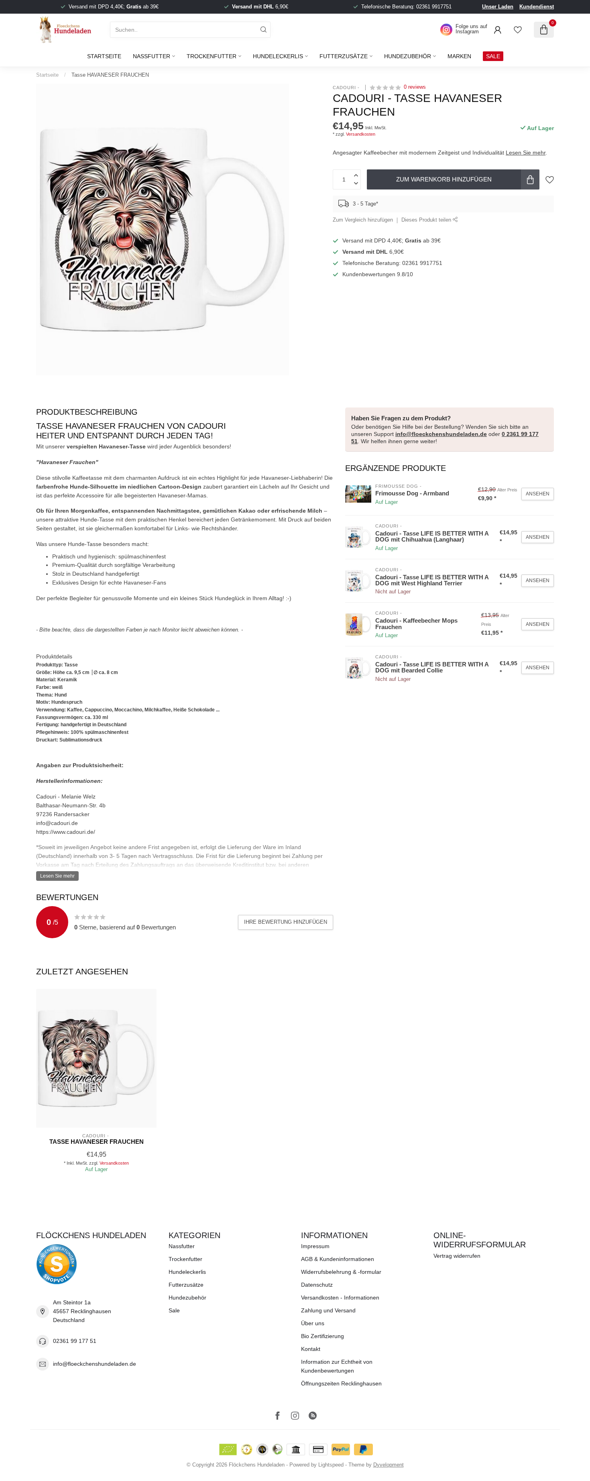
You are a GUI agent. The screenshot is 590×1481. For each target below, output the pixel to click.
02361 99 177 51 (74, 1341)
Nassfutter (151, 56)
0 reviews (415, 87)
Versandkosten (360, 134)
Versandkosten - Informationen (340, 1297)
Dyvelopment (388, 1465)
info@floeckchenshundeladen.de (441, 434)
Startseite (104, 56)
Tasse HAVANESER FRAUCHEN (110, 75)
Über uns (312, 1323)
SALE (493, 56)
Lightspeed (331, 1465)
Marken (459, 56)
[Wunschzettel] (518, 30)
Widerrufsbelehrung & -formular (341, 1272)
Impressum (315, 1246)
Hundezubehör (407, 56)
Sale (174, 1310)
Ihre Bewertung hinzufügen (285, 922)
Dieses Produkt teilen (427, 220)
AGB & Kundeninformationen (337, 1259)
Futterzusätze (343, 56)
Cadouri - (347, 87)
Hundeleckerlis (278, 56)
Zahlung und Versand (328, 1310)
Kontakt (310, 1349)
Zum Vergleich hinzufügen (363, 220)
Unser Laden (497, 7)
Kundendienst (536, 7)
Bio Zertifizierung (322, 1336)
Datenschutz (317, 1284)
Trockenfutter (211, 56)
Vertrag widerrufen (456, 1256)
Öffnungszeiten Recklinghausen (341, 1383)
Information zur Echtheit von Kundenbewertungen (336, 1366)
